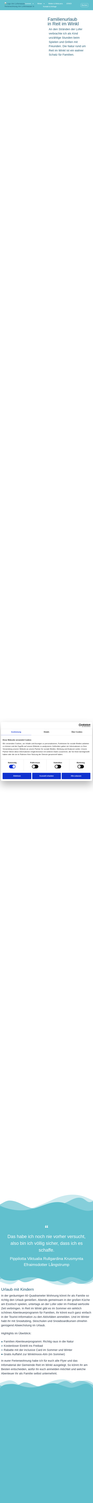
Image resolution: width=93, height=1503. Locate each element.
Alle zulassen (76, 776)
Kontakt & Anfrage (49, 6)
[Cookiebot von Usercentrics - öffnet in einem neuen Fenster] (80, 725)
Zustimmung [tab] (16, 732)
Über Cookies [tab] (76, 732)
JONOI (69, 4)
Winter (39, 4)
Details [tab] (46, 732)
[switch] (35, 766)
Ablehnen (17, 776)
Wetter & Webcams (55, 4)
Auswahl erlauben (46, 776)
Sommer (28, 4)
